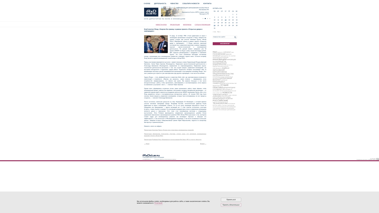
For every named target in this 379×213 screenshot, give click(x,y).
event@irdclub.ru (147, 159)
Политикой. (158, 203)
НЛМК (221, 92)
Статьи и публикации (202, 24)
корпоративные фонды (218, 77)
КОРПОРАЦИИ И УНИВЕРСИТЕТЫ (219, 82)
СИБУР (219, 105)
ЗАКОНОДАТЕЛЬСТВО (226, 56)
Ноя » (219, 32)
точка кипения (216, 108)
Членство (174, 3)
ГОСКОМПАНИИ (219, 54)
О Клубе (147, 3)
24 (214, 25)
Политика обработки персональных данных (165, 159)
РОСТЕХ (215, 105)
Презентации (175, 24)
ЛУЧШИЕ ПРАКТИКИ (221, 86)
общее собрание (232, 95)
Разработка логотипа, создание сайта (366, 159)
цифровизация (231, 109)
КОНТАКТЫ (207, 3)
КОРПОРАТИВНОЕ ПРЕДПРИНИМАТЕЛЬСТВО (223, 73)
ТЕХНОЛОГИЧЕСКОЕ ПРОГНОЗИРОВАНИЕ (226, 106)
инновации (220, 59)
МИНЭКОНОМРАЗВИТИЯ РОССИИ (228, 90)
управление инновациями (227, 108)
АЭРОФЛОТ (227, 52)
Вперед (203, 143)
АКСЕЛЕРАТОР (225, 43)
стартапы (224, 105)
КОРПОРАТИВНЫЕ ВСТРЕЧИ (221, 75)
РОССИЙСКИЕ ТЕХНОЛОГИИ (220, 101)
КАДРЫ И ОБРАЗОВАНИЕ (221, 69)
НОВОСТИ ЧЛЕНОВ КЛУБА (222, 94)
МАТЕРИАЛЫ (187, 24)
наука (214, 92)
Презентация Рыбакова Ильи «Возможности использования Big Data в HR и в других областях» (173, 139)
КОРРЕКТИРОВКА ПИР (231, 83)
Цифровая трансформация (220, 109)
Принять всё (231, 199)
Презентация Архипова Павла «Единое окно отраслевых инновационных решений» (169, 130)
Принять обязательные (231, 205)
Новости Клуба (161, 24)
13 (225, 20)
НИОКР (217, 92)
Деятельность (160, 3)
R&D (215, 52)
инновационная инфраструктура (220, 64)
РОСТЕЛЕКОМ (231, 103)
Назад (146, 143)
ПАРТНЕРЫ (217, 97)
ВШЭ (232, 52)
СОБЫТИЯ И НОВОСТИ (190, 3)
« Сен (214, 32)
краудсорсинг (216, 85)
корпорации (224, 80)
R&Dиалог (220, 52)
